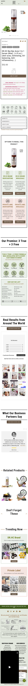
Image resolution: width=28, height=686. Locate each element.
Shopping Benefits (7, 648)
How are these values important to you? (14, 259)
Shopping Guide (7, 647)
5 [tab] (18, 35)
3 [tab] (14, 35)
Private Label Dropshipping (20, 648)
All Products (7, 645)
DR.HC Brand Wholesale (21, 647)
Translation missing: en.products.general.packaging (12, 129)
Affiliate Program (20, 653)
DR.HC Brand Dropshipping (20, 645)
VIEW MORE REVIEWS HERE (14, 328)
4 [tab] (16, 35)
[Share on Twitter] (23, 41)
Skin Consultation (7, 650)
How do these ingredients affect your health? (14, 283)
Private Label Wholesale (21, 650)
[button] (19, 4)
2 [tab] (12, 35)
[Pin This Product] (25, 41)
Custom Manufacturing (21, 652)
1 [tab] (10, 35)
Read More (19, 445)
